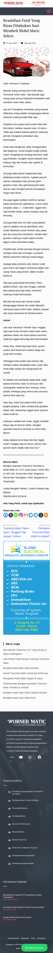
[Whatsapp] (16, 515)
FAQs (33, 938)
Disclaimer (41, 938)
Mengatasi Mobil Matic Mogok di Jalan (22, 678)
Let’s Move (10, 739)
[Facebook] (5, 515)
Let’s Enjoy (38, 735)
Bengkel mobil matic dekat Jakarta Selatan (25, 692)
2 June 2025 (10, 909)
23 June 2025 (11, 899)
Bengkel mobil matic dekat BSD (19, 698)
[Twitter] (36, 515)
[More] (46, 515)
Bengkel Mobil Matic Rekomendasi (21, 668)
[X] (10, 515)
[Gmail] (26, 515)
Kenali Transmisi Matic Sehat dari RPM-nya (25, 673)
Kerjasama (25, 938)
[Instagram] (21, 515)
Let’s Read (23, 739)
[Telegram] (31, 515)
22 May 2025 (10, 920)
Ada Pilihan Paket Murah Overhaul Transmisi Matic (23, 907)
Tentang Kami (13, 938)
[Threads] (41, 515)
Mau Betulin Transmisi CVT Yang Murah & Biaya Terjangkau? (22, 896)
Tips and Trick (30, 43)
